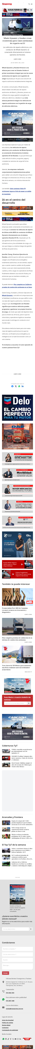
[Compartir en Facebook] (12, 386)
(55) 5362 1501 (10, 993)
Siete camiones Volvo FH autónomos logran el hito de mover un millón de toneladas (16, 191)
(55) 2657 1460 (10, 1001)
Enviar (5, 973)
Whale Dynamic (7, 295)
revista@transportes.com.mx (14, 1008)
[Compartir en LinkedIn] (23, 386)
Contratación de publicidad (10, 1030)
